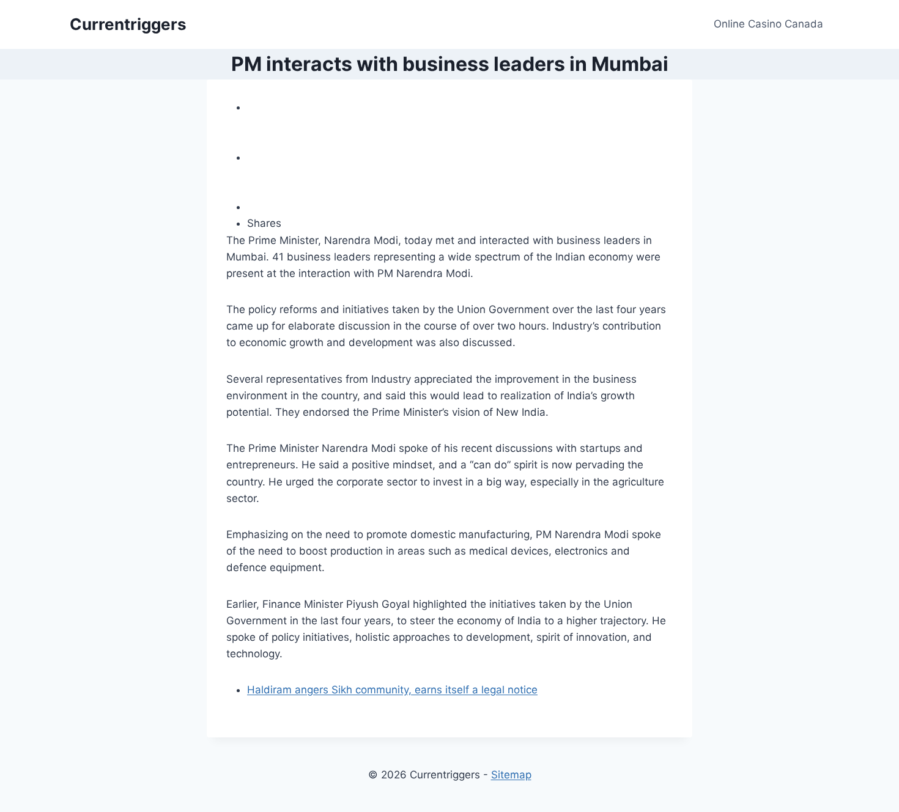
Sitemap (511, 775)
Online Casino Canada (768, 24)
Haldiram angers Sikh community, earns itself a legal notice (392, 690)
